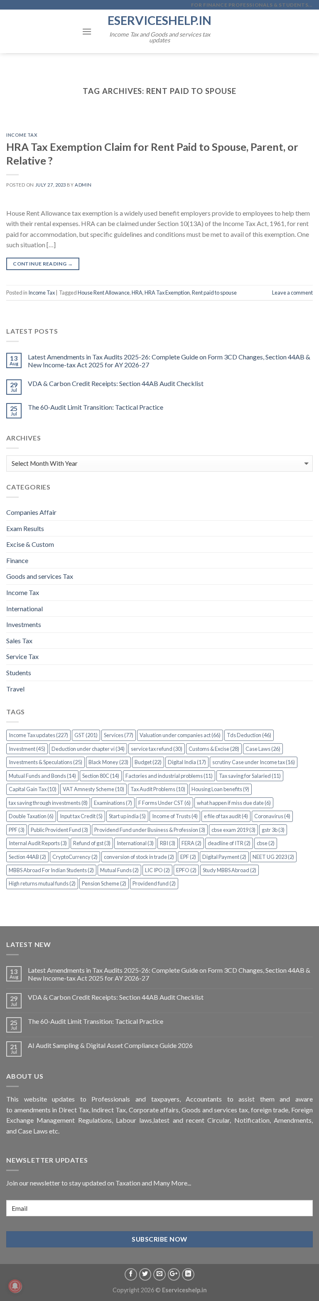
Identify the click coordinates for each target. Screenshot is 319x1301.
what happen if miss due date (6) (234, 802)
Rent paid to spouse (214, 292)
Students (18, 672)
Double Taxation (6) (31, 816)
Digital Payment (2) (224, 856)
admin (83, 184)
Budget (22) (148, 762)
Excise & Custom (30, 544)
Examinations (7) (113, 802)
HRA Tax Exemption (167, 292)
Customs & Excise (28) (214, 748)
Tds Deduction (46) (249, 735)
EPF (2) (188, 856)
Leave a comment (292, 292)
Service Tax (22, 656)
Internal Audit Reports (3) (38, 843)
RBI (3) (167, 843)
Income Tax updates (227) (38, 735)
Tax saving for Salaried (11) (250, 775)
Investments (23, 624)
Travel (15, 689)
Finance (17, 560)
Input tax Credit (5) (81, 816)
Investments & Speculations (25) (45, 762)
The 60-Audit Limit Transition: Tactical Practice (95, 407)
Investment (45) (27, 748)
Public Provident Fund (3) (59, 829)
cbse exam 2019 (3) (233, 829)
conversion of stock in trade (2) (139, 856)
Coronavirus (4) (272, 816)
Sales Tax (19, 640)
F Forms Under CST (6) (164, 802)
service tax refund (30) (156, 748)
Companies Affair (31, 512)
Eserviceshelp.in (159, 20)
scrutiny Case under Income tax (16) (253, 762)
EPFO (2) (186, 870)
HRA (137, 292)
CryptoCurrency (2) (75, 856)
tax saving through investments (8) (48, 802)
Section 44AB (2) (27, 856)
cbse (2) (266, 843)
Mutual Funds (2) (119, 870)
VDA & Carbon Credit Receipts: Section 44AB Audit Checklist (116, 383)
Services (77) (118, 735)
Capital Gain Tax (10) (32, 789)
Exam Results (25, 528)
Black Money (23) (108, 762)
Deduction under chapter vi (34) (88, 748)
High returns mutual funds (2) (42, 883)
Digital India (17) (187, 762)
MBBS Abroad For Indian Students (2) (51, 870)
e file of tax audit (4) (226, 816)
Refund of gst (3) (91, 843)
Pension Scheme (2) (104, 883)
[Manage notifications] (15, 1286)
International (24, 608)
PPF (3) (17, 829)
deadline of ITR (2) (229, 843)
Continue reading (43, 264)
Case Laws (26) (262, 748)
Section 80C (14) (100, 775)
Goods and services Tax (39, 576)
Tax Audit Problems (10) (157, 789)
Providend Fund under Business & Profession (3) (149, 829)
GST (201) (86, 735)
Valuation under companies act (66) (180, 735)
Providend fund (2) (154, 883)
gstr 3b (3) (273, 829)
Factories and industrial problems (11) (169, 775)
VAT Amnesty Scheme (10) (93, 789)
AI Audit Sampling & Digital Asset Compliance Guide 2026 (110, 1045)
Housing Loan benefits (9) (220, 789)
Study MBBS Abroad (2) (229, 870)
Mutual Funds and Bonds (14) (42, 775)
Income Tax (22, 135)
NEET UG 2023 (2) (273, 856)
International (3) (135, 843)
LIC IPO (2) (157, 870)
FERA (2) (191, 843)
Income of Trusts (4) (175, 816)
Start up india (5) (127, 816)
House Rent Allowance (104, 292)
